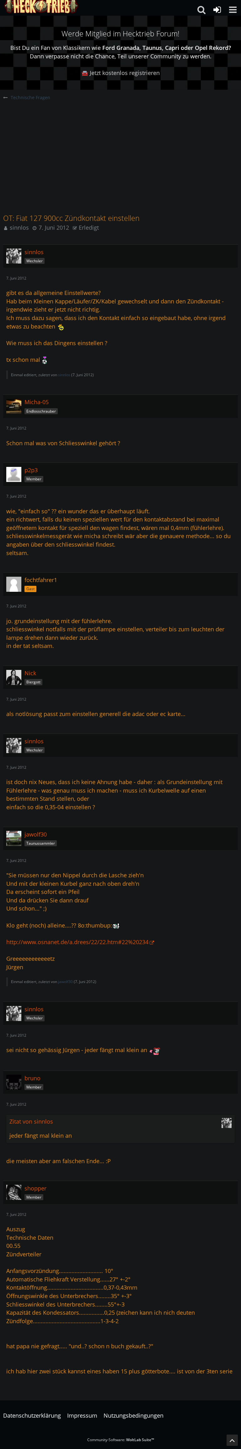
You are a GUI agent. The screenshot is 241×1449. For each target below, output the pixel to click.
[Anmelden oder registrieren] (217, 9)
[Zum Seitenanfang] (232, 1440)
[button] (233, 9)
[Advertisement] (120, 148)
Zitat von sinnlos (31, 1121)
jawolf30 (65, 981)
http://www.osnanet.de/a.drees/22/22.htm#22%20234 (77, 942)
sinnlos (19, 227)
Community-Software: (120, 1439)
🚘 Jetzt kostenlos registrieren (120, 73)
